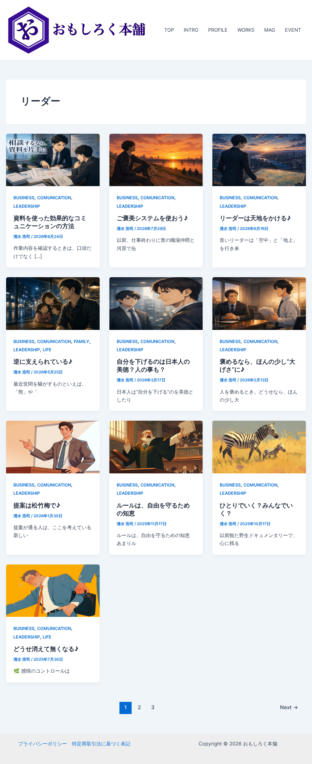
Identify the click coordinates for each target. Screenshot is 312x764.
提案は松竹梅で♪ (36, 505)
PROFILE (218, 30)
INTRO (191, 30)
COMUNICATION (54, 197)
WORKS (245, 30)
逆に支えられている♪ (42, 361)
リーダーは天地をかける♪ (255, 218)
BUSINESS (23, 197)
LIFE (47, 349)
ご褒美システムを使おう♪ (152, 218)
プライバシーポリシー (42, 744)
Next (289, 707)
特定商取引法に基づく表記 (101, 744)
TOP (169, 30)
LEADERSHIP (26, 206)
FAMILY (81, 341)
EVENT (293, 30)
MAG (269, 30)
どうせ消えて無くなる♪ (45, 649)
